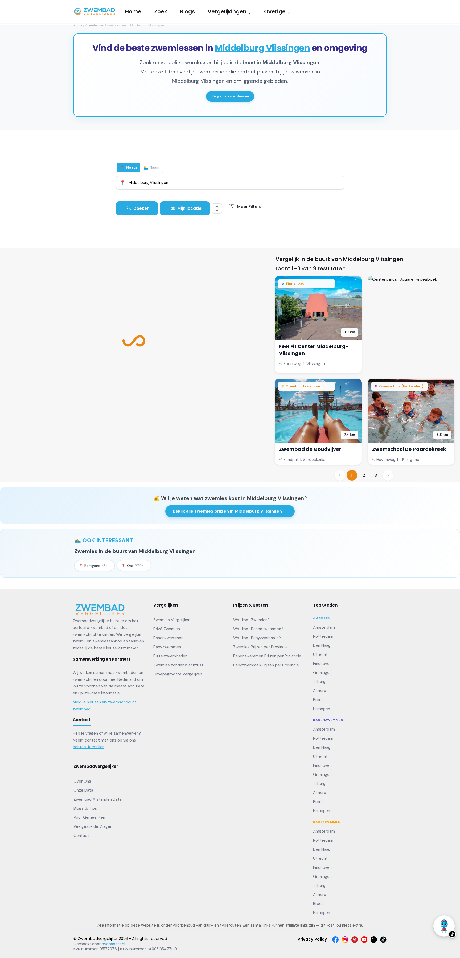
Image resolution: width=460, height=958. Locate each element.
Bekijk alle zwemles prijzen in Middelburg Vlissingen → (230, 511)
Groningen (322, 672)
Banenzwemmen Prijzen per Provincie (267, 656)
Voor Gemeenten (89, 817)
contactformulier (88, 747)
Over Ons (82, 781)
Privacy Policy (312, 939)
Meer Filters (248, 206)
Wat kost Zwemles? (251, 620)
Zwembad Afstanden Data (97, 799)
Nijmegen (321, 708)
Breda (318, 699)
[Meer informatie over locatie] (217, 208)
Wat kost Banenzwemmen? (258, 629)
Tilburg (319, 681)
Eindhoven (322, 663)
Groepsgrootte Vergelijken (177, 674)
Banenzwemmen (168, 638)
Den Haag (322, 645)
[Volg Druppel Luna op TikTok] (444, 924)
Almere (319, 690)
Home (77, 25)
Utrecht (320, 654)
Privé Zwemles (166, 629)
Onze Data (83, 790)
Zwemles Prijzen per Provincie (260, 647)
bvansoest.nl (113, 944)
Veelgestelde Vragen (92, 826)
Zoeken (141, 208)
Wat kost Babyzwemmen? (257, 638)
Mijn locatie (189, 208)
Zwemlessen (94, 25)
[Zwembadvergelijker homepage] (100, 609)
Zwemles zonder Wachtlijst (178, 665)
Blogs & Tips (85, 808)
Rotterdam (323, 636)
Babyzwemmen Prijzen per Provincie (266, 665)
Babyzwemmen (167, 647)
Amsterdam (324, 627)
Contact (81, 835)
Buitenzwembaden (170, 656)
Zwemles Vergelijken (171, 620)
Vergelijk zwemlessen (230, 96)
